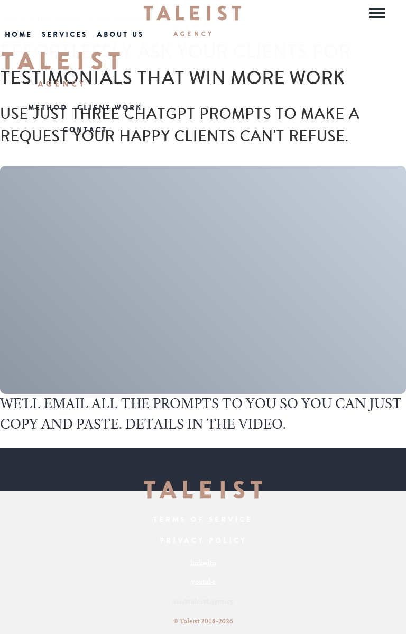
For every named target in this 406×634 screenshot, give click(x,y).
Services (64, 34)
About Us (120, 34)
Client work (109, 107)
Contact (85, 129)
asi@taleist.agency (203, 602)
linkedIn (203, 563)
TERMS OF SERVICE (203, 519)
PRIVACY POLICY (203, 540)
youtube (203, 582)
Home (18, 34)
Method (48, 107)
